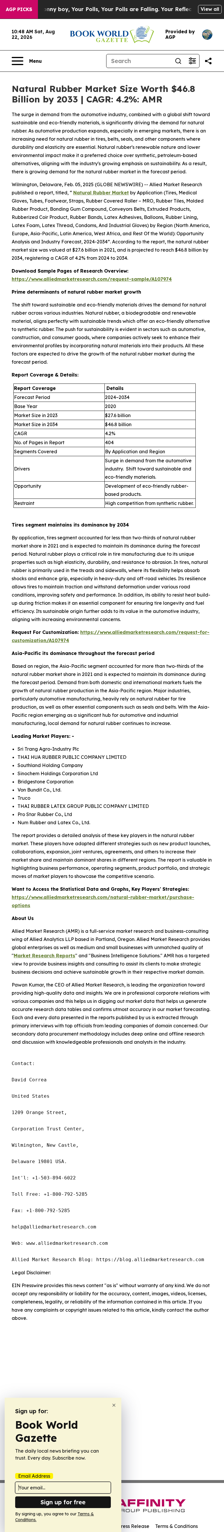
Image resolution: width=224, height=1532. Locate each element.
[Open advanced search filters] (192, 61)
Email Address (34, 1476)
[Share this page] (208, 61)
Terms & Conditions (176, 1526)
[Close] (114, 1405)
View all (210, 9)
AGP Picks (19, 9)
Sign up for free (63, 1502)
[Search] (178, 61)
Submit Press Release (125, 1526)
